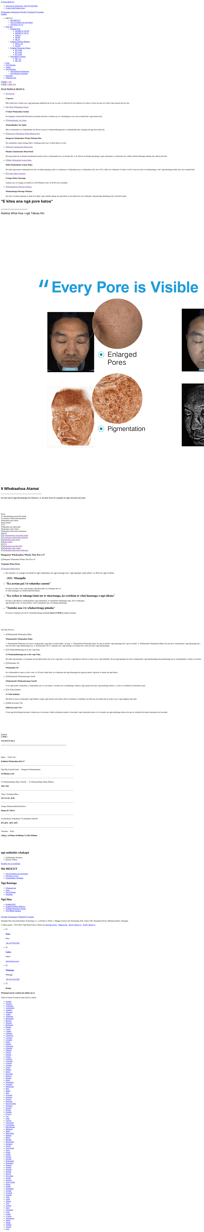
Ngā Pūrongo (11, 69)
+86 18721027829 (29, 858)
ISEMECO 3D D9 (22, 31)
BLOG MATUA (75, 925)
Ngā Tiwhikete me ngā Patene (21, 22)
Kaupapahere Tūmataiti (14, 878)
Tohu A (18, 35)
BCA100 (18, 52)
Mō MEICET (15, 20)
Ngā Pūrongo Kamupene (19, 71)
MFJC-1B (19, 44)
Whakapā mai (11, 78)
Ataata (8, 67)
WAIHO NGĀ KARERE (10, 864)
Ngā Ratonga (11, 65)
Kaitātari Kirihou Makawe (20, 42)
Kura (7, 63)
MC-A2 (18, 59)
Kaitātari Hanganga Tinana (20, 48)
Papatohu (9, 76)
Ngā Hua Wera (51, 925)
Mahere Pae (62, 925)
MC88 (17, 37)
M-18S (17, 46)
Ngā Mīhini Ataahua (18, 57)
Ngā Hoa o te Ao (16, 25)
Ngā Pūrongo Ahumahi (19, 74)
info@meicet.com (23, 860)
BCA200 (18, 54)
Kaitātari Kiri (15, 29)
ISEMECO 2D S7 (22, 33)
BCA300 (18, 50)
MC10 (17, 39)
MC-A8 (18, 61)
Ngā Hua (9, 27)
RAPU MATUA (89, 925)
